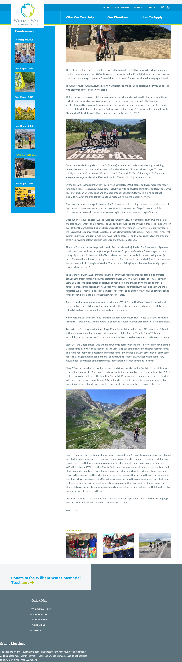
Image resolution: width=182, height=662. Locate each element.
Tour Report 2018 (24, 183)
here (25, 582)
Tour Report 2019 (26, 154)
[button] (68, 545)
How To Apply (39, 620)
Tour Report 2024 (24, 68)
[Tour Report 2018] (25, 197)
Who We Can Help (41, 609)
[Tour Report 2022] (25, 139)
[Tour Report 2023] (25, 110)
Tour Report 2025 (24, 39)
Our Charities (39, 614)
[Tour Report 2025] (25, 53)
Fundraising (38, 625)
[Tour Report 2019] (25, 168)
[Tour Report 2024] (25, 82)
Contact (36, 630)
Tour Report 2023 (24, 97)
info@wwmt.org (28, 659)
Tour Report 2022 (24, 125)
